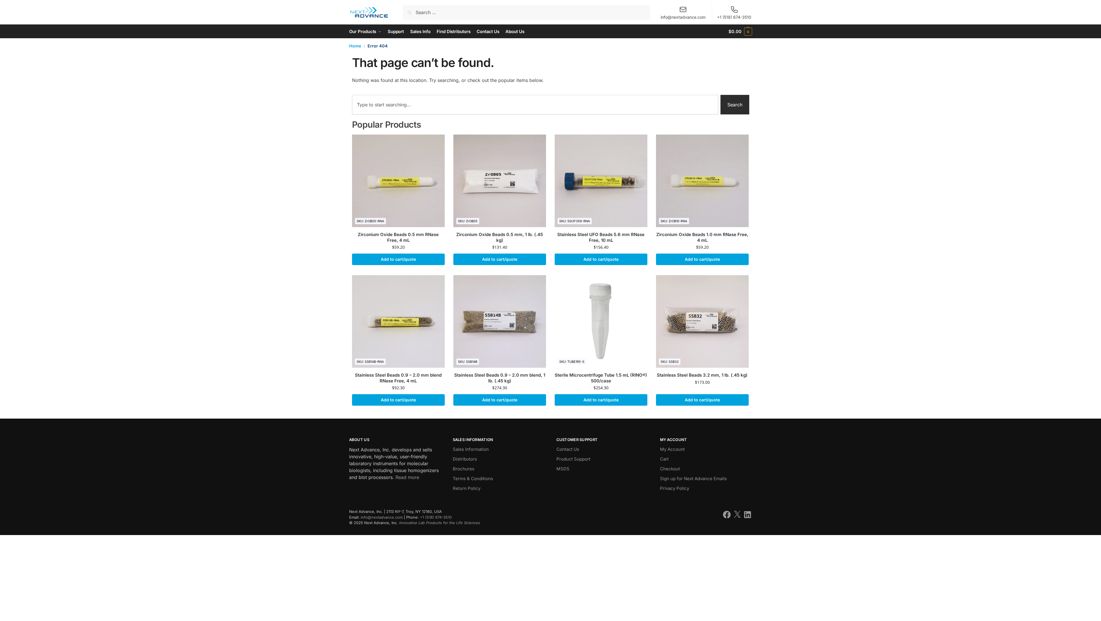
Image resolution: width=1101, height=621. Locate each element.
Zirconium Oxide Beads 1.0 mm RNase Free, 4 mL (702, 237)
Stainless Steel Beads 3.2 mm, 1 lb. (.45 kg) (702, 375)
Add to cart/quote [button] (398, 259)
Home (355, 45)
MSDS (562, 468)
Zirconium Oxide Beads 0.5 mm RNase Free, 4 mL (398, 237)
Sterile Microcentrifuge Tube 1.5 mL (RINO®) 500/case (601, 378)
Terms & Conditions (473, 478)
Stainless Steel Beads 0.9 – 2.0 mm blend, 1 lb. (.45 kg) (499, 378)
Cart (664, 459)
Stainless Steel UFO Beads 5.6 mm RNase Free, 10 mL (600, 237)
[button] (740, 31)
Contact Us (567, 449)
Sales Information (471, 449)
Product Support (573, 459)
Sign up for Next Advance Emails (693, 478)
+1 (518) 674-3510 (734, 17)
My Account (672, 449)
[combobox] (535, 104)
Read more (407, 477)
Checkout (670, 468)
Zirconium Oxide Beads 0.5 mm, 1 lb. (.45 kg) (499, 237)
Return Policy (466, 488)
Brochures (463, 468)
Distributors (465, 459)
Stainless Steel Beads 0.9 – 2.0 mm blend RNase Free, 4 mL (398, 378)
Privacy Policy (674, 488)
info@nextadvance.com (683, 17)
